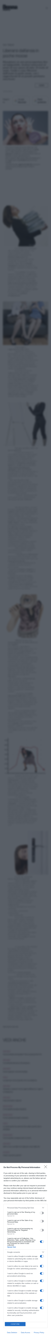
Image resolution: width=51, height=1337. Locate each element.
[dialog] (25, 1250)
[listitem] (25, 1207)
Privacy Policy (39, 1332)
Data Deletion (12, 1332)
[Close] (46, 1167)
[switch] (42, 1213)
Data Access (25, 1332)
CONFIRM (15, 1324)
